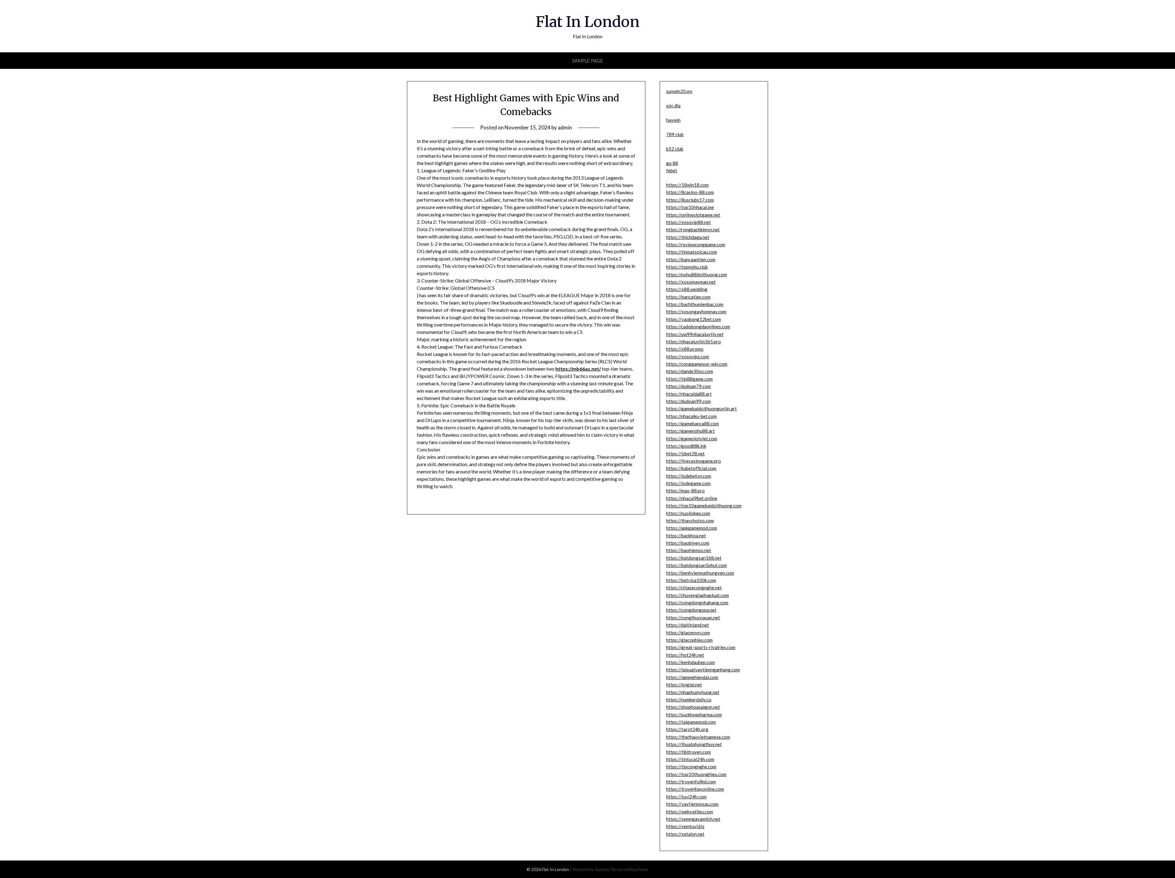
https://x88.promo (684, 349)
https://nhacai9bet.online (691, 498)
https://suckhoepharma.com (694, 714)
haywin (673, 120)
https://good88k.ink (686, 446)
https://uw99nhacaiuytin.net (695, 334)
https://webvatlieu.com (689, 811)
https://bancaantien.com (690, 259)
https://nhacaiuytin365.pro (693, 341)
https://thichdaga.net (687, 237)
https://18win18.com (687, 185)
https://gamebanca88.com (692, 423)
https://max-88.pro (685, 490)
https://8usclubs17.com (690, 200)
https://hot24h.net (685, 655)
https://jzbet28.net (685, 453)
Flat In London (588, 22)
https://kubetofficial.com (691, 468)
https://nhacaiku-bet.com (691, 416)
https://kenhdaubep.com (690, 662)
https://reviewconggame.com (695, 244)
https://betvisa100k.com (691, 580)
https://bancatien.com (688, 297)
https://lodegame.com (688, 483)
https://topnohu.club (687, 267)
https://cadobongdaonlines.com (698, 326)
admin (565, 127)
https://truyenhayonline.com (695, 789)
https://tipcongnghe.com (691, 766)
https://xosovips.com (687, 356)
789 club (675, 134)
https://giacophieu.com (689, 640)
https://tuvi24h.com (686, 796)
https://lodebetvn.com (688, 476)
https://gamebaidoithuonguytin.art (701, 408)
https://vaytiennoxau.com (692, 804)
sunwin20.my (679, 91)
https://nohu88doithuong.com (696, 274)
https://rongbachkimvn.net (693, 229)
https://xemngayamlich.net (693, 819)
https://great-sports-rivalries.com (700, 647)
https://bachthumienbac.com (694, 304)
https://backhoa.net (686, 535)
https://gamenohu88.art (690, 431)
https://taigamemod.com (691, 722)
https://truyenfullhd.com (691, 781)
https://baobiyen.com (687, 543)
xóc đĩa (673, 105)
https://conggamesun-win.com (696, 364)
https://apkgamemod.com (691, 528)
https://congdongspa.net (691, 610)
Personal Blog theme (630, 869)
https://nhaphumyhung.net (692, 692)
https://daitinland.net (687, 625)
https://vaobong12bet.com (693, 319)
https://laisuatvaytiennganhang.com (703, 669)
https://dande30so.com (689, 371)
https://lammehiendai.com (692, 677)
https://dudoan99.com (688, 401)
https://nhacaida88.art (689, 394)
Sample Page (587, 60)
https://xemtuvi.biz (685, 826)
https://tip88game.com (689, 379)
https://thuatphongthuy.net (694, 744)
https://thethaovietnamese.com (698, 737)
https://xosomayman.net (691, 282)
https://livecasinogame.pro (693, 461)
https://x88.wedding (686, 289)
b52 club (674, 148)
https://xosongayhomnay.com (696, 311)
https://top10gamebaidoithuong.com (703, 505)
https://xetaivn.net (685, 834)
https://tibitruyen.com (688, 752)
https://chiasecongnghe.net (694, 587)
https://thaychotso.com (690, 520)
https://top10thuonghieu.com (696, 774)
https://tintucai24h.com (690, 759)
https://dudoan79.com (688, 386)
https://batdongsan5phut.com (696, 565)
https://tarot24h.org (687, 729)
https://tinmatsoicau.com (691, 252)
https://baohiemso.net (688, 550)
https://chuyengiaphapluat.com (697, 595)
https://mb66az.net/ (578, 369)
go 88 (672, 163)
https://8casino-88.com (690, 192)
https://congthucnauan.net (693, 617)
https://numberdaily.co (688, 699)
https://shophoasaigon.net (693, 707)
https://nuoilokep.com (688, 513)
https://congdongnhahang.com (697, 602)
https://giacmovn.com (688, 632)
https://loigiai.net (684, 684)
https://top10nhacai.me (690, 207)
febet (671, 170)
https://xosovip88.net (688, 222)
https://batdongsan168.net (694, 558)
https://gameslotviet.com (691, 438)
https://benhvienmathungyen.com (700, 573)
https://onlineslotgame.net (693, 215)
